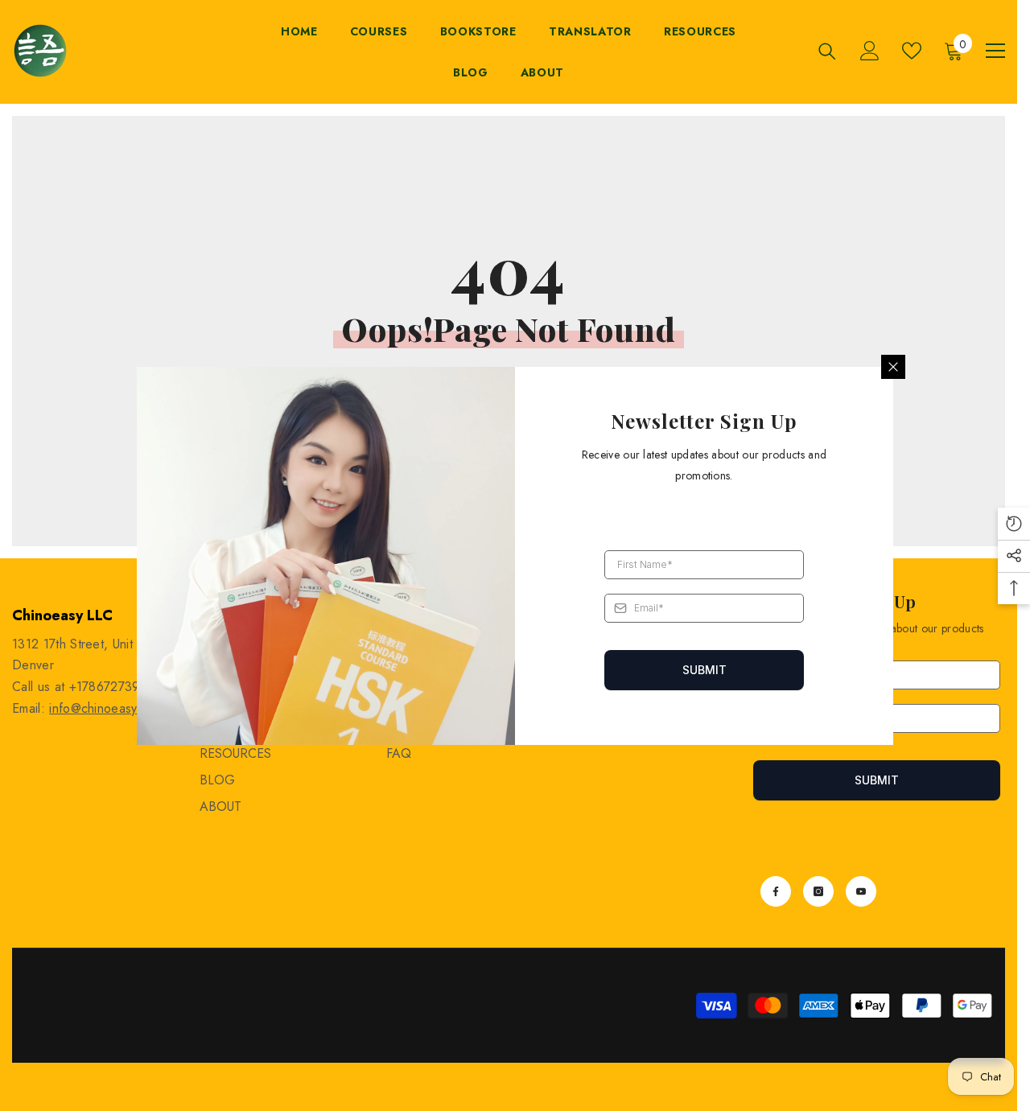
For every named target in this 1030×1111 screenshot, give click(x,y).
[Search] (827, 51)
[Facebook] (775, 891)
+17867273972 (111, 686)
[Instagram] (818, 891)
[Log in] (870, 50)
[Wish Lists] (911, 50)
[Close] (893, 367)
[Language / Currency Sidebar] (995, 50)
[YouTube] (861, 891)
